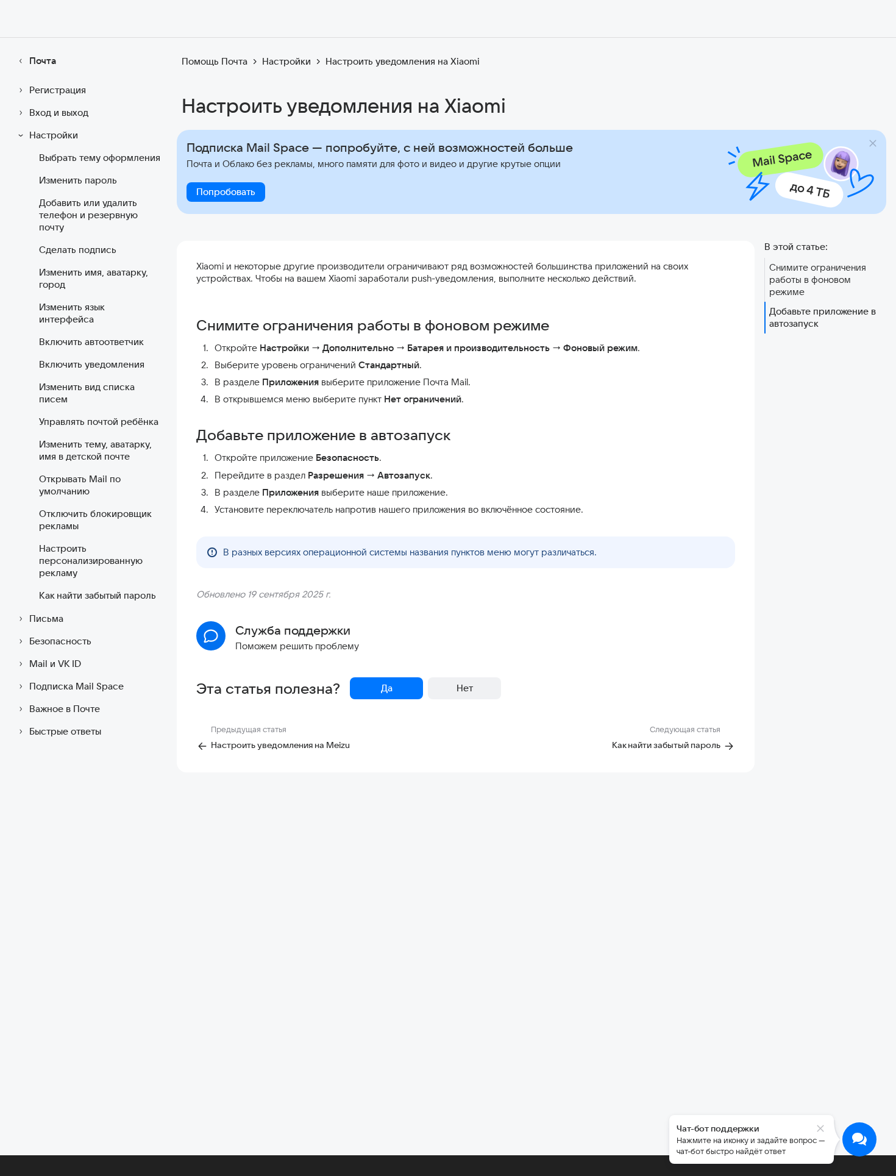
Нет (465, 688)
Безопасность (60, 641)
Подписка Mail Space (76, 686)
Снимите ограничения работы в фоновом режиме (817, 280)
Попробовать (225, 192)
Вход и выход (58, 112)
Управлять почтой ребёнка (98, 421)
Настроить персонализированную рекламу (91, 561)
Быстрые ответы (65, 731)
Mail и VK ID (55, 663)
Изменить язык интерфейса (71, 313)
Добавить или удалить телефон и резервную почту (88, 215)
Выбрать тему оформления (99, 157)
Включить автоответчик (91, 341)
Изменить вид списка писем (87, 393)
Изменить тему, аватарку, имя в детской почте (95, 450)
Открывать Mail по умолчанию (80, 485)
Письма (46, 618)
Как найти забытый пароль (97, 595)
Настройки (53, 135)
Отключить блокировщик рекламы (95, 520)
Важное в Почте (64, 709)
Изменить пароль (78, 180)
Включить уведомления (91, 364)
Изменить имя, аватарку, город (93, 278)
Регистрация (57, 90)
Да (387, 688)
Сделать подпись (77, 249)
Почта (42, 60)
